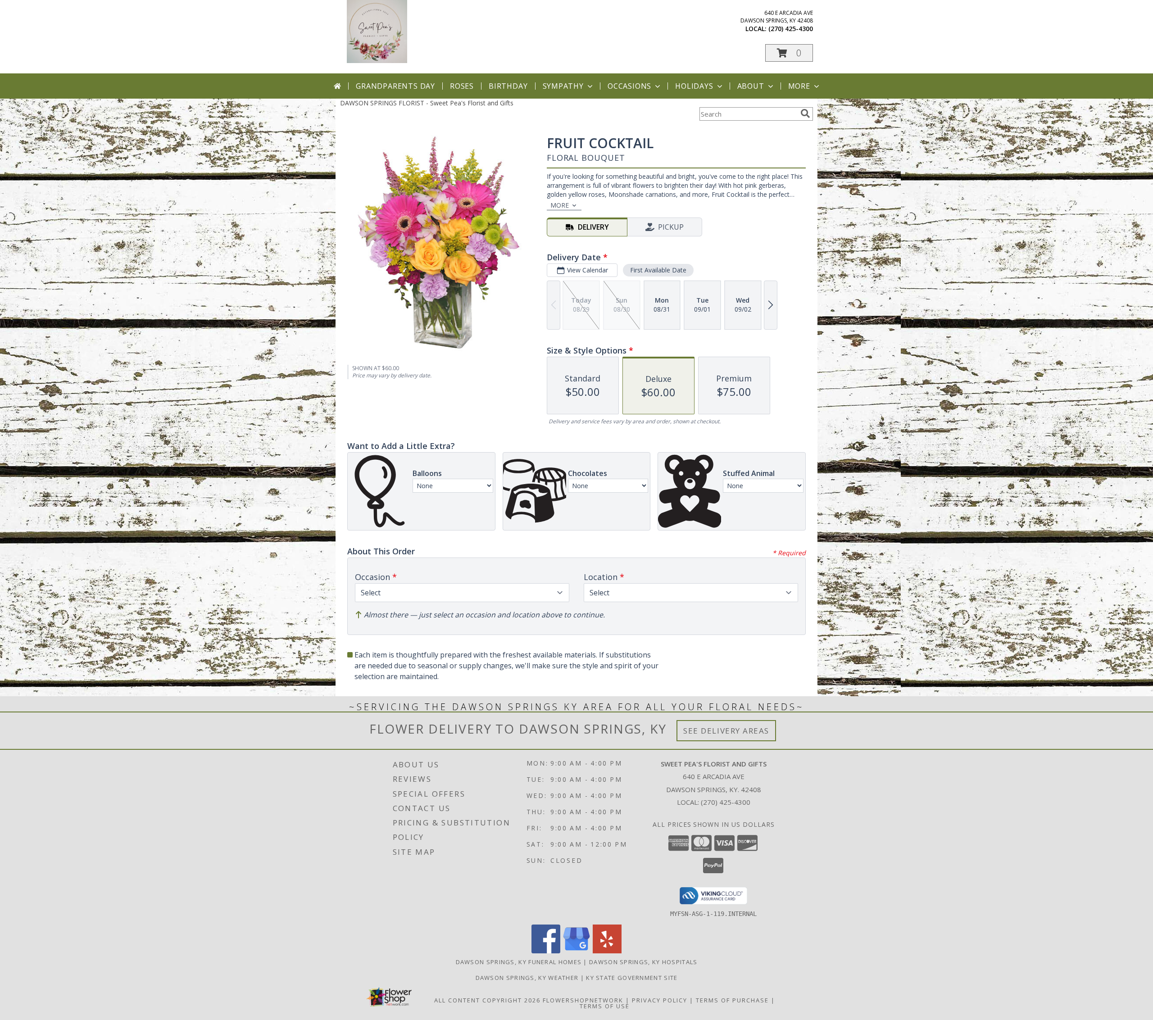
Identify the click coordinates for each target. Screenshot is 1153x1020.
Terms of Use (605, 1006)
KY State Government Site (631, 978)
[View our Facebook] (545, 951)
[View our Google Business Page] (576, 951)
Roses (462, 86)
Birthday (508, 86)
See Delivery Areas (726, 730)
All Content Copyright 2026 (487, 1000)
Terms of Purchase (732, 1000)
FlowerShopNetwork (583, 1000)
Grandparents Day (395, 86)
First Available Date (658, 270)
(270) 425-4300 (790, 28)
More (799, 86)
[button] (789, 53)
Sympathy (563, 86)
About (750, 86)
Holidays (694, 86)
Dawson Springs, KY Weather (527, 978)
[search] (805, 113)
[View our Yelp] (607, 951)
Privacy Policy (659, 1000)
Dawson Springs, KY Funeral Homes (519, 962)
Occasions (629, 86)
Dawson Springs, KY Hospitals (643, 962)
